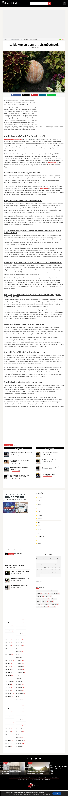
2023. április (8, 687)
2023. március (19, 687)
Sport (39, 533)
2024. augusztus (9, 660)
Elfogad (57, 793)
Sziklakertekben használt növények (13, 139)
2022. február (8, 711)
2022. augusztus (9, 702)
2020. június (19, 743)
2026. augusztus (9, 616)
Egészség (40, 501)
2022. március (19, 708)
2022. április (8, 708)
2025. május (19, 640)
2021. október (8, 717)
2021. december (8, 714)
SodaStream (54, 604)
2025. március (19, 643)
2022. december (8, 693)
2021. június (8, 726)
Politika (40, 529)
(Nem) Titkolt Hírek (35, 47)
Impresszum (33, 778)
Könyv (54, 599)
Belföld (15, 445)
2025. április (8, 643)
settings (48, 794)
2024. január (19, 669)
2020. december (8, 734)
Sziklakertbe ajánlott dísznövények (20, 571)
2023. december (8, 672)
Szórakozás (41, 536)
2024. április (8, 666)
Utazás (53, 606)
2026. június (8, 619)
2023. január (19, 690)
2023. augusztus (9, 681)
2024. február (8, 669)
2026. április (8, 622)
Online (46, 604)
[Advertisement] (34, 24)
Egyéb (39, 504)
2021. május (19, 726)
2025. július (19, 637)
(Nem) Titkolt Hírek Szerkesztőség (42, 779)
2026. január (19, 625)
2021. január (19, 732)
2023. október (8, 675)
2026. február (8, 625)
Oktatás (39, 604)
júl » (41, 581)
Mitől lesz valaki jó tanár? (48, 474)
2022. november (20, 693)
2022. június (8, 705)
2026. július (19, 616)
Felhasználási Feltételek (44, 778)
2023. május (19, 684)
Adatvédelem (55, 778)
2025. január (19, 645)
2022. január (19, 711)
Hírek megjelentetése (15, 778)
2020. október (8, 740)
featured (54, 591)
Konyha (48, 596)
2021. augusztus (9, 723)
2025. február (8, 645)
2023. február (8, 690)
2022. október (8, 696)
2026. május (19, 619)
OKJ (51, 601)
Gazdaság (40, 511)
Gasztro (40, 508)
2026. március (19, 622)
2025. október (8, 631)
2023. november (20, 672)
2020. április (19, 746)
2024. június (8, 663)
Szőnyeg (39, 606)
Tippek (46, 606)
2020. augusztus (20, 740)
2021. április (8, 729)
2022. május (19, 705)
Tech (39, 540)
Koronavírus (40, 599)
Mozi (38, 601)
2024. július (19, 660)
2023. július (19, 681)
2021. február (8, 732)
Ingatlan (40, 515)
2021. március (19, 729)
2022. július (19, 702)
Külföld (39, 522)
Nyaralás (45, 601)
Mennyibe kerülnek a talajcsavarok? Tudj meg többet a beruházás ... (36, 772)
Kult (39, 526)
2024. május (19, 663)
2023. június (8, 684)
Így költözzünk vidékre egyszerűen (51, 467)
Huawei (39, 593)
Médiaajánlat (25, 778)
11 (45, 567)
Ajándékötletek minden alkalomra (51, 460)
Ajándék (39, 591)
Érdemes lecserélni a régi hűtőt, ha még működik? (11, 772)
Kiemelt (40, 518)
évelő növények (43, 188)
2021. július (19, 723)
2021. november (20, 714)
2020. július (7, 743)
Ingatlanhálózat (55, 593)
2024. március (19, 666)
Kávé (48, 599)
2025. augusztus (9, 637)
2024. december (8, 648)
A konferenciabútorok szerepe (50, 453)
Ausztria (46, 591)
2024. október (8, 654)
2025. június (8, 640)
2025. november (20, 628)
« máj (37, 581)
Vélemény (40, 543)
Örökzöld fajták (52, 162)
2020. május (8, 746)
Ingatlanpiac (40, 596)
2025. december (8, 628)
